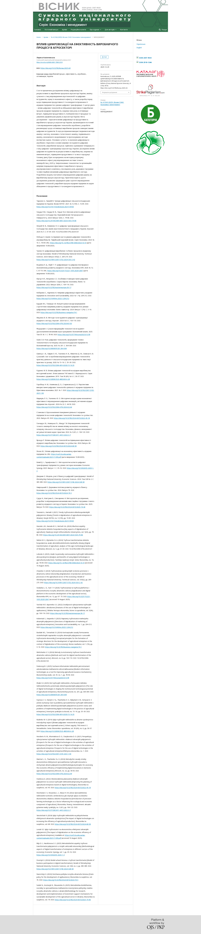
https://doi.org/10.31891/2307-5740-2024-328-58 (65, 482)
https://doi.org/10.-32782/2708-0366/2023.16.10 (68, 243)
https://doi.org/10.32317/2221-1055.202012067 (65, 271)
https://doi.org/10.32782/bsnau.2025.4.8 (55, 68)
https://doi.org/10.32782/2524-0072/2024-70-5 (54, 493)
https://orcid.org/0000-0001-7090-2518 (49, 62)
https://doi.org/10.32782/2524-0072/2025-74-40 (67, 507)
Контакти (124, 29)
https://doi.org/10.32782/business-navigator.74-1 (58, 312)
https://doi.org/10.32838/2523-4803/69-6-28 (53, 379)
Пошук (164, 29)
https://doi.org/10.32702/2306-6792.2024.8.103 (54, 323)
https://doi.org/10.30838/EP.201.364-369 (52, 348)
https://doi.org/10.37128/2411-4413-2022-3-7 (54, 435)
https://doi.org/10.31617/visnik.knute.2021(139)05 (55, 207)
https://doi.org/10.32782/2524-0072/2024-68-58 (58, 446)
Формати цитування (109, 92)
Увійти (163, 2)
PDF (105, 57)
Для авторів (110, 29)
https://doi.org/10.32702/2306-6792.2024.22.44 (54, 407)
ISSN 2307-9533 (145, 58)
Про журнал (95, 29)
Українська (141, 44)
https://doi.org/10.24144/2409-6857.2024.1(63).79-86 (56, 221)
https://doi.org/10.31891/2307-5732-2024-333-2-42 (56, 259)
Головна (37, 29)
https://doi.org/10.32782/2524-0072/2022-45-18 (72, 418)
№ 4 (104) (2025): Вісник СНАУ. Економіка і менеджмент (71, 37)
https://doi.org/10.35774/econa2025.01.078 (74, 334)
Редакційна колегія (78, 29)
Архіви (64, 29)
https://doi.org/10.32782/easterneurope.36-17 (54, 287)
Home (39, 37)
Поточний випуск (51, 29)
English (139, 47)
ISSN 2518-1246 (145, 62)
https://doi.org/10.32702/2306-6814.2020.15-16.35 (55, 365)
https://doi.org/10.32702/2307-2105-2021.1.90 (54, 754)
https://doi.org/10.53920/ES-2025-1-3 (51, 855)
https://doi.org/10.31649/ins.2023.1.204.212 (53, 298)
